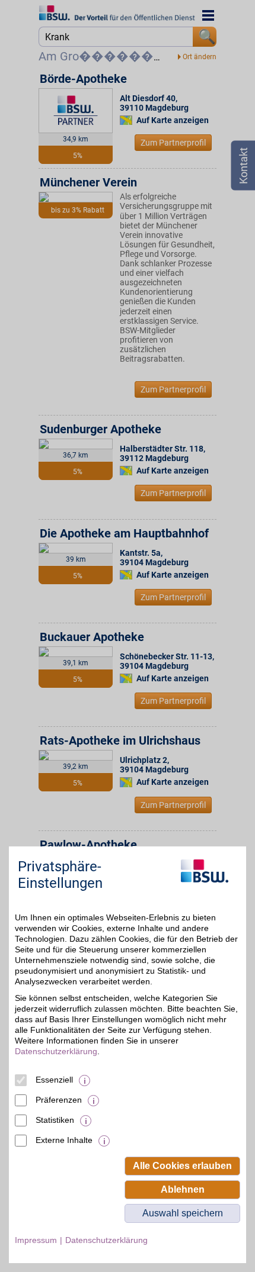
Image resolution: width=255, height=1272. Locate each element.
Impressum (36, 1240)
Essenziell (54, 1079)
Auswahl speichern (182, 1213)
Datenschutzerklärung (56, 1051)
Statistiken (55, 1120)
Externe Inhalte (64, 1140)
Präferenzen (59, 1099)
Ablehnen (183, 1189)
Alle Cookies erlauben (182, 1166)
